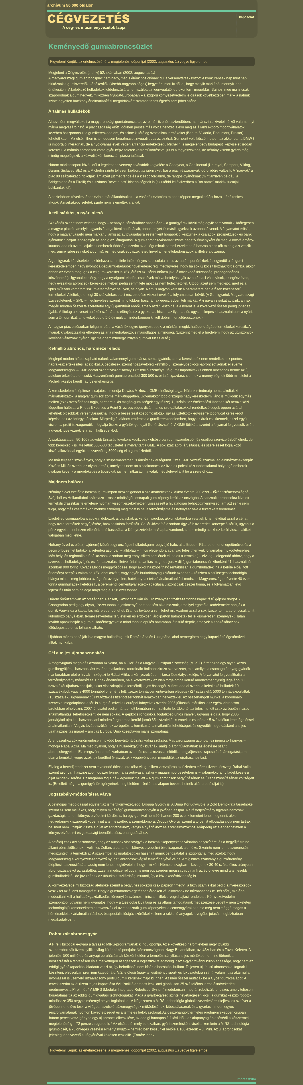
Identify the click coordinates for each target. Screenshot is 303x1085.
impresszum (246, 1079)
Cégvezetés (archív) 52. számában (95, 73)
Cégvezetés (88, 19)
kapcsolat (246, 17)
